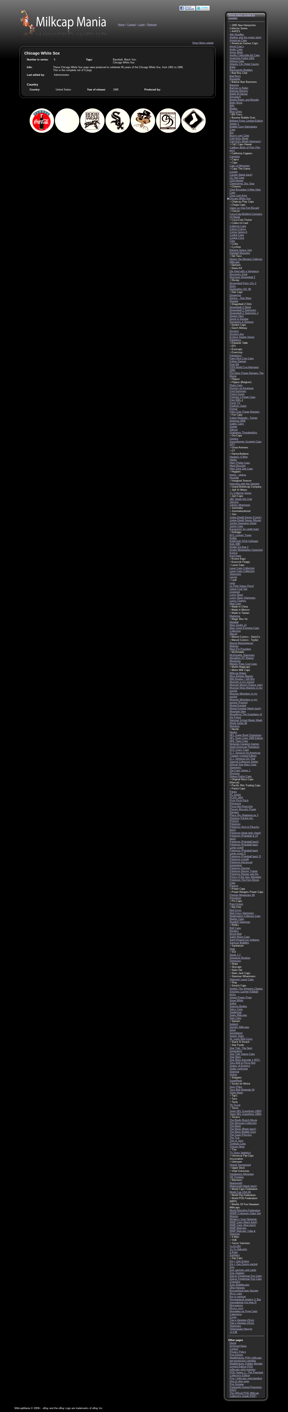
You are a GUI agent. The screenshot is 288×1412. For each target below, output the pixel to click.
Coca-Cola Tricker (242, 219)
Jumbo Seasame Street (243, 523)
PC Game (235, 794)
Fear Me (234, 364)
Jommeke (237, 507)
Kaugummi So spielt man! (244, 529)
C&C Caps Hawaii (242, 144)
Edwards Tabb (240, 342)
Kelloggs (236, 532)
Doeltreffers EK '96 (240, 289)
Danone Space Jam (241, 250)
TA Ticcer (235, 1105)
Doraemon (235, 295)
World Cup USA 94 (240, 1192)
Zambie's (235, 1255)
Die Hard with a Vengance (244, 271)
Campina (235, 156)
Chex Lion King (238, 195)
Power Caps (238, 888)
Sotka (233, 1003)
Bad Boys (235, 76)
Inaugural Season (241, 480)
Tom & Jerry (237, 1140)
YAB (234, 1240)
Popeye (234, 885)
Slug (234, 982)
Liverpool (235, 591)
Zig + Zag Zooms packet (244, 1264)
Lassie (233, 577)
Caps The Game (241, 168)
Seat (232, 948)
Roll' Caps (235, 928)
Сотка (233, 1317)
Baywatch (235, 96)
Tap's (234, 1095)
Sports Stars (237, 1035)
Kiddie (233, 538)
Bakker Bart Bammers (244, 81)
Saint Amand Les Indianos (244, 939)
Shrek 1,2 (235, 954)
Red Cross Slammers (242, 913)
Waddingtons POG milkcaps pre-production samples (246, 1359)
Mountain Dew (238, 711)
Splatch (234, 1024)
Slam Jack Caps (241, 973)
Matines (234, 646)
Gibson (234, 429)
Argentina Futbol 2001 (242, 58)
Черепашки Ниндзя (241, 1328)
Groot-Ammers (240, 447)
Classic (236, 210)
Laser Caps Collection (242, 568)
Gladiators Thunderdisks (243, 432)
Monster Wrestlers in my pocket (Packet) (243, 701)
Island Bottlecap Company (247, 486)
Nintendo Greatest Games (244, 743)
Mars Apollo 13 (238, 625)
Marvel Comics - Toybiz (245, 640)
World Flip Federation (244, 1195)
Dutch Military (239, 328)
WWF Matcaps (238, 1228)
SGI (234, 951)
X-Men (235, 1236)
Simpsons (235, 960)
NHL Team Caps (239, 741)
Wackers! (237, 1179)
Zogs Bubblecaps (239, 1284)
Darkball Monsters (240, 253)
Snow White (236, 1000)
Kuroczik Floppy (241, 561)
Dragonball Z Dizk (242, 304)
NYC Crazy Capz (239, 749)
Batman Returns (239, 90)
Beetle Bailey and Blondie (244, 99)
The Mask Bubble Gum (243, 1131)
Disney (235, 280)
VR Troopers (237, 1177)
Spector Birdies (238, 1006)
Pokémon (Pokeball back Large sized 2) (244, 852)
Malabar (234, 622)
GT (233, 450)
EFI (234, 346)
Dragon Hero (237, 316)
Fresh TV (235, 402)
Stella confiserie (239, 1068)
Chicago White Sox (240, 198)
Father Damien (238, 361)
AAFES (236, 31)
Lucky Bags (236, 594)
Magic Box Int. (240, 619)
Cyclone (236, 246)
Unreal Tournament (240, 1164)
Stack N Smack (241, 1041)
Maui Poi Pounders (240, 649)
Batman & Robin (239, 88)
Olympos (235, 773)
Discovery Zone (238, 274)
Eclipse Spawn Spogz (242, 337)
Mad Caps (235, 603)
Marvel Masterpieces (241, 643)
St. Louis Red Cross (241, 1038)
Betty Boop (236, 102)
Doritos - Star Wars (240, 298)
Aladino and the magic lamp (245, 37)
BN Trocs (237, 114)
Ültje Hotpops (237, 1287)
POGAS (234, 821)
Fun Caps (237, 414)
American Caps (238, 40)
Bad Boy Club (239, 72)
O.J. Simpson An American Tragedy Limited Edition (245, 754)
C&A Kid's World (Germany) (245, 141)
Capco (235, 159)
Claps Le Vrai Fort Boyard (244, 207)
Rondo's (234, 930)
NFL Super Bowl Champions (246, 735)
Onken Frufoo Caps (241, 776)
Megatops (235, 660)
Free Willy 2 (236, 400)
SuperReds (236, 1080)
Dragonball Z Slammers (243, 310)
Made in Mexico (241, 609)
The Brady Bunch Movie (243, 1120)
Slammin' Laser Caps (242, 979)
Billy (232, 105)
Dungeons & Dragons (242, 321)
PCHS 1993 (236, 797)
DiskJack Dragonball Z (242, 277)
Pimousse (235, 803)
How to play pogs (239, 1381)
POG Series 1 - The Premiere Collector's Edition (246, 1374)
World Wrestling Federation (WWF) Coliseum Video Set (245, 1212)
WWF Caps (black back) (243, 1222)
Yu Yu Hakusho (238, 1249)
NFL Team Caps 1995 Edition (246, 738)
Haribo (233, 459)
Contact (131, 24)
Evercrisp (237, 352)
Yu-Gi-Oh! (235, 1246)
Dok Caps (237, 292)
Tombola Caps (238, 1143)
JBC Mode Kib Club (241, 499)
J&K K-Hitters (239, 489)
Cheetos (236, 186)
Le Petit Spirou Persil (242, 586)
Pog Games (236, 1354)
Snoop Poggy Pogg (241, 997)
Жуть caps (236, 1293)
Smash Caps (239, 985)
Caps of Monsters (240, 165)
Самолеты (236, 1314)
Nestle (235, 729)
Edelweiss (235, 339)
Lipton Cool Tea (238, 588)
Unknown (237, 1161)
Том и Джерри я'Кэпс (242, 1320)
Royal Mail (236, 933)
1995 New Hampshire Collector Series (243, 27)
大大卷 (233, 1332)
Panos (233, 791)
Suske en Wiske (241, 1083)
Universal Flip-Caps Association (242, 1157)
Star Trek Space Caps (242, 1054)
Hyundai (234, 477)
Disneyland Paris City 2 (243, 283)
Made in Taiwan (240, 612)
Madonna (235, 616)
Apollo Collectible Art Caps (245, 55)
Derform (236, 265)
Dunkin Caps (239, 324)
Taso (234, 1098)
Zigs (232, 1267)
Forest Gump (237, 394)
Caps (234, 162)
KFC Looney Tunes (241, 535)
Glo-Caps (237, 435)
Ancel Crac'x (237, 46)
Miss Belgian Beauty (241, 676)
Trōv (234, 1149)
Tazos (235, 1107)
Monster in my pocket (242, 681)
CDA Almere (236, 180)
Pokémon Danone (240, 868)
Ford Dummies (238, 391)
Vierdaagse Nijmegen (242, 1174)
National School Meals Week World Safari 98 (246, 722)
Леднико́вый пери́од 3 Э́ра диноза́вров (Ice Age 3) (245, 1301)
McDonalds (238, 651)
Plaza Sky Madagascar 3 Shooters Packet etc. (244, 817)
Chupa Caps (238, 204)
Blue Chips (236, 111)
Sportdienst (236, 1033)
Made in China (240, 606)
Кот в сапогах (238, 1296)
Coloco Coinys (238, 229)
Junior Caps (236, 526)
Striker (233, 1074)
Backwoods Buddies (241, 69)
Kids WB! (235, 544)
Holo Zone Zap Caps (241, 468)
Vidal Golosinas (240, 1170)
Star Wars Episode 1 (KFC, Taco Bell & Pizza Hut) (245, 1061)
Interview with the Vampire (244, 483)
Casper (234, 171)
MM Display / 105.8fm (242, 679)
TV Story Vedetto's (240, 1152)
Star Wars (235, 1056)
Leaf (234, 579)
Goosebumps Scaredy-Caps (246, 441)
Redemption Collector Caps (245, 916)
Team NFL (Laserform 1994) (245, 1114)
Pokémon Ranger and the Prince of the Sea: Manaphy (245, 875)
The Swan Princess (241, 1134)
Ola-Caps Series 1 (240, 770)
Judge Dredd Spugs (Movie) (245, 520)
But (232, 132)
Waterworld (236, 1183)
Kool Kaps (235, 555)
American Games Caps (245, 43)
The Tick (235, 1137)
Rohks (235, 924)
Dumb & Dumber (239, 318)
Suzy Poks (236, 1086)
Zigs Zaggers (237, 1273)
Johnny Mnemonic (240, 505)
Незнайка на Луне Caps (243, 1311)
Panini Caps (238, 788)
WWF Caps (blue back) (243, 1225)
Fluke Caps (236, 385)
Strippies (237, 1077)
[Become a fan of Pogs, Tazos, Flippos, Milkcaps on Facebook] (187, 9)
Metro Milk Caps (241, 670)
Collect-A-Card (240, 223)
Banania (234, 85)
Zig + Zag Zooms (239, 1261)
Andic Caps (236, 49)
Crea (232, 240)
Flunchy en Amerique (242, 388)
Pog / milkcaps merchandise (246, 1378)
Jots (234, 514)
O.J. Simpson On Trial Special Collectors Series (244, 760)
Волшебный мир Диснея (244, 1290)
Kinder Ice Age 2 (239, 546)
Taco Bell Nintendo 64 (242, 1089)
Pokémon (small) (239, 859)
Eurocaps (237, 349)
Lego (232, 583)
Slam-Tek (237, 970)
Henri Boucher (238, 465)
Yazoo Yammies (241, 1243)
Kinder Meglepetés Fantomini (246, 549)
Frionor (233, 408)
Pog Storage (237, 1384)
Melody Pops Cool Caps (243, 663)
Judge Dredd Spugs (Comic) (246, 517)
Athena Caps (237, 61)
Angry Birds (236, 52)
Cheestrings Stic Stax (242, 183)
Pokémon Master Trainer (244, 871)
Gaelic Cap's (237, 423)
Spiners (236, 1021)
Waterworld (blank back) (243, 1186)
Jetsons (234, 502)
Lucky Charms (238, 600)
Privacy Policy (238, 1351)
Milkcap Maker (238, 673)
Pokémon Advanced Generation (241, 864)
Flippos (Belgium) (241, 382)
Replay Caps (237, 919)
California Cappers (242, 153)
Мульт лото (236, 1308)
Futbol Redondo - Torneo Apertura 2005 (243, 419)
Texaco (236, 1117)
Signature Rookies (240, 957)
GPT (232, 444)
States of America (240, 1065)
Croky (235, 243)
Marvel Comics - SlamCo (246, 636)
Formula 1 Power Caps (242, 397)
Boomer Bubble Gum (243, 117)
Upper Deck (238, 1167)
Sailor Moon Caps (240, 936)
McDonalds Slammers (242, 655)
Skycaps (237, 966)
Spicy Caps (236, 1009)
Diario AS (237, 268)
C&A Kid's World (239, 138)
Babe (232, 67)
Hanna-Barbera (240, 453)
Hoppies (236, 471)
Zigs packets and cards (243, 1270)
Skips (235, 963)
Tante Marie (236, 1092)
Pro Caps (237, 900)
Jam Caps (237, 495)
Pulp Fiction (236, 904)
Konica (233, 552)
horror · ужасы (238, 474)
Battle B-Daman (239, 93)
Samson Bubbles (239, 942)
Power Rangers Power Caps (247, 891)
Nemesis (235, 726)
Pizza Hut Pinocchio (241, 806)
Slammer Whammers (243, 976)
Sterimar (234, 1071)
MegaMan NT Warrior (242, 658)
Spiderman (236, 1012)
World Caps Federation (244, 1189)
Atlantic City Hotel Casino (244, 64)
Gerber (233, 426)
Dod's (233, 286)
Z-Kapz (234, 1252)
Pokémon (235, 824)
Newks (233, 732)
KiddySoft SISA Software (244, 541)
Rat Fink (236, 907)
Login (142, 24)
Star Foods (238, 1044)
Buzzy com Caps (239, 135)
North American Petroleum (244, 746)
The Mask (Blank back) (243, 1128)
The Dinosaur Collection (243, 1123)
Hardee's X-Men (239, 456)
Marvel (233, 633)
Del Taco (237, 255)
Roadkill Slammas (240, 921)
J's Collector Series (241, 493)
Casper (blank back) (241, 174)
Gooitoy (234, 438)
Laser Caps (238, 565)
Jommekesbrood (241, 511)
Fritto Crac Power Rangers (245, 411)
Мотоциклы (236, 1305)
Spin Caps (235, 1018)
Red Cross (236, 910)
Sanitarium (238, 945)
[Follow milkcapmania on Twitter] (203, 9)
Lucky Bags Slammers (242, 597)
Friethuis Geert (238, 405)
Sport (233, 1030)
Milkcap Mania (63, 24)
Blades (233, 108)
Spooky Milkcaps (239, 1027)
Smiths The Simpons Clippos (246, 988)
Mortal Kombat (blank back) (245, 708)
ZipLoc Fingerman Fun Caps (246, 1275)
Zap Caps (237, 1258)
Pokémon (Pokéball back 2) (245, 856)
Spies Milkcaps (238, 1015)
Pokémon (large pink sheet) (245, 832)
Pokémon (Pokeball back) (244, 841)
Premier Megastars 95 (242, 895)
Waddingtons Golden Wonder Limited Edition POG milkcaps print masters (246, 1366)
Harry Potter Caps (240, 462)
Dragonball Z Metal (240, 307)
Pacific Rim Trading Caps (246, 785)
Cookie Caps (237, 235)
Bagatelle (235, 79)
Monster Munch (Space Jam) (246, 684)
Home (121, 24)
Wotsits (234, 1216)
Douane (234, 301)
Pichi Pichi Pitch (239, 800)
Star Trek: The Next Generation (241, 1050)
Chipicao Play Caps (243, 201)
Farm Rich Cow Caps (242, 358)
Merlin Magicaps (241, 666)
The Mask (235, 1126)
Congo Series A (238, 232)
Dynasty (234, 331)
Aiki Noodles (237, 34)
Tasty (235, 1101)
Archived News (238, 1346)
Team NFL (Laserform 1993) (245, 1111)
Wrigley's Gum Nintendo (243, 1219)
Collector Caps (238, 226)
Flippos (236, 379)
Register (152, 24)
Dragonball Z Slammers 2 (244, 313)
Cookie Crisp (237, 237)
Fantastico (236, 355)
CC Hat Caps (237, 177)
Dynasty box (237, 334)
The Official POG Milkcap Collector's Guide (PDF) (244, 1394)
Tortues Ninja (237, 1146)
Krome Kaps (239, 558)
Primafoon (235, 898)
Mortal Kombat (238, 705)
